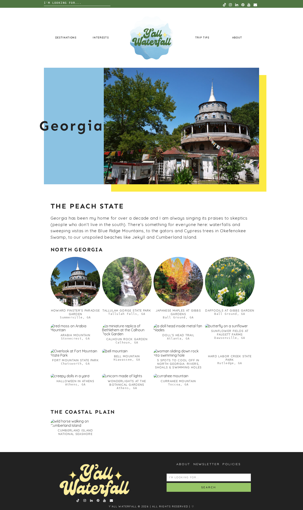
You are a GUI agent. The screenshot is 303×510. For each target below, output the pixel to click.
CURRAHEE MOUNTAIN (178, 381)
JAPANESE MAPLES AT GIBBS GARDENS (178, 312)
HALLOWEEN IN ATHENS (75, 381)
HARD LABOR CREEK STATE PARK (230, 357)
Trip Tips (202, 37)
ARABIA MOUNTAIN (76, 335)
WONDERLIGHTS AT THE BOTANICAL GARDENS (127, 382)
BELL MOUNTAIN (127, 356)
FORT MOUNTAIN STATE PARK (75, 360)
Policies (231, 464)
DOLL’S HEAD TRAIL (178, 335)
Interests (101, 37)
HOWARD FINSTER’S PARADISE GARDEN (75, 312)
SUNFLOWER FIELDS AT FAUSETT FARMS (230, 332)
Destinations (66, 37)
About (237, 37)
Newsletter (206, 464)
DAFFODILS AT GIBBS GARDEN (229, 310)
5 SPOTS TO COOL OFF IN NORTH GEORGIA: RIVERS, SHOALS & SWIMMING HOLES (178, 363)
